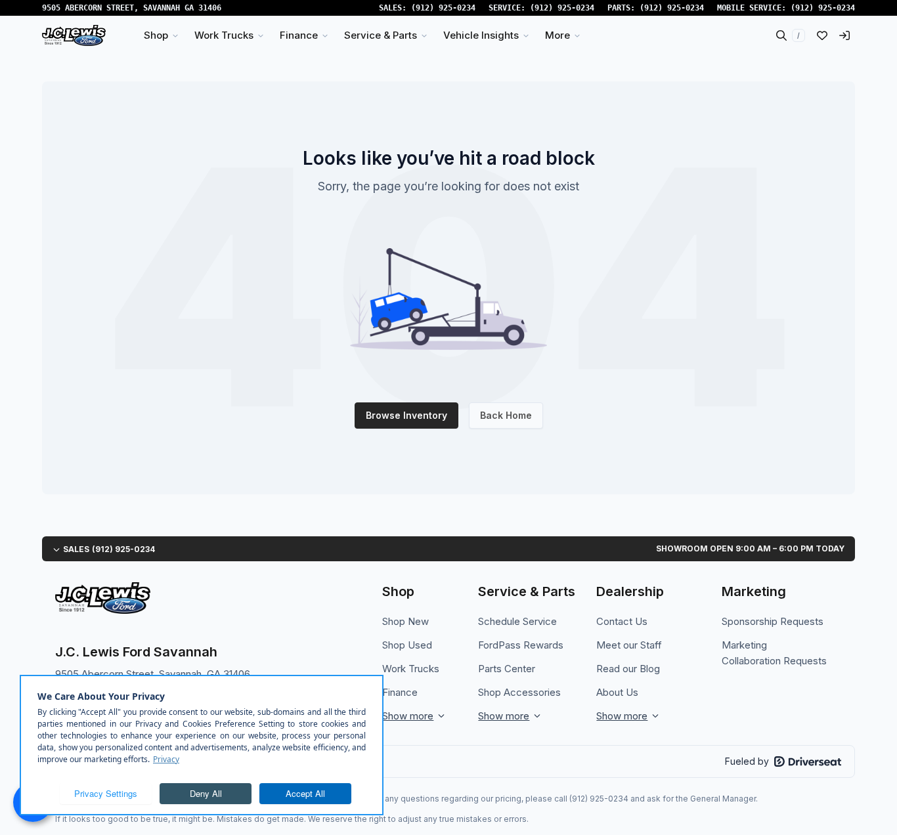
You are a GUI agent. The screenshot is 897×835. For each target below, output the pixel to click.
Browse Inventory (406, 415)
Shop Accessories (519, 692)
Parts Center (506, 668)
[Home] (74, 35)
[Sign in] (844, 35)
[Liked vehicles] (822, 35)
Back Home (506, 415)
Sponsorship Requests (772, 621)
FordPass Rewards (520, 645)
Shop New (405, 621)
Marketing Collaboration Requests (774, 653)
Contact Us (621, 621)
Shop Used (407, 645)
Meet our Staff (629, 645)
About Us (617, 692)
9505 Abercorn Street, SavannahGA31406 (131, 7)
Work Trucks (410, 668)
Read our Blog (628, 668)
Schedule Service (517, 621)
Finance (400, 692)
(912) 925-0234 (443, 7)
